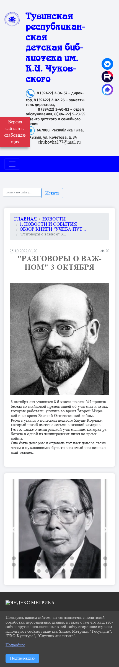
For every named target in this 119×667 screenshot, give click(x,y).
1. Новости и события (48, 224)
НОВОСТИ (54, 219)
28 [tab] (47, 571)
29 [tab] (55, 571)
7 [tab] (63, 558)
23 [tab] (97, 565)
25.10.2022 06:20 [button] (23, 251)
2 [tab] (22, 558)
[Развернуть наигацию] (12, 164)
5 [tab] (47, 558)
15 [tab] (30, 565)
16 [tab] (39, 565)
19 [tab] (63, 565)
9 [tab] (80, 558)
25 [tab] (22, 571)
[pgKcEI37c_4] (59, 339)
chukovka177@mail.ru (59, 142)
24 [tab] (105, 565)
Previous (14, 529)
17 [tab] (47, 565)
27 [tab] (39, 571)
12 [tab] (105, 558)
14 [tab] (22, 565)
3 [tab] (30, 558)
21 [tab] (80, 565)
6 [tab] (55, 558)
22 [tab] (88, 565)
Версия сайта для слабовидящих (15, 132)
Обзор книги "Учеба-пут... (53, 229)
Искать (52, 193)
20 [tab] (72, 565)
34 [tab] (97, 571)
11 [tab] (97, 558)
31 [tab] (72, 571)
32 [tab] (80, 571)
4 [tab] (39, 558)
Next (104, 529)
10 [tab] (88, 558)
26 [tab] (30, 571)
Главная (25, 219)
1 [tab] (14, 558)
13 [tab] (14, 565)
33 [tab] (88, 571)
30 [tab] (63, 571)
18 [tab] (55, 565)
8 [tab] (72, 558)
